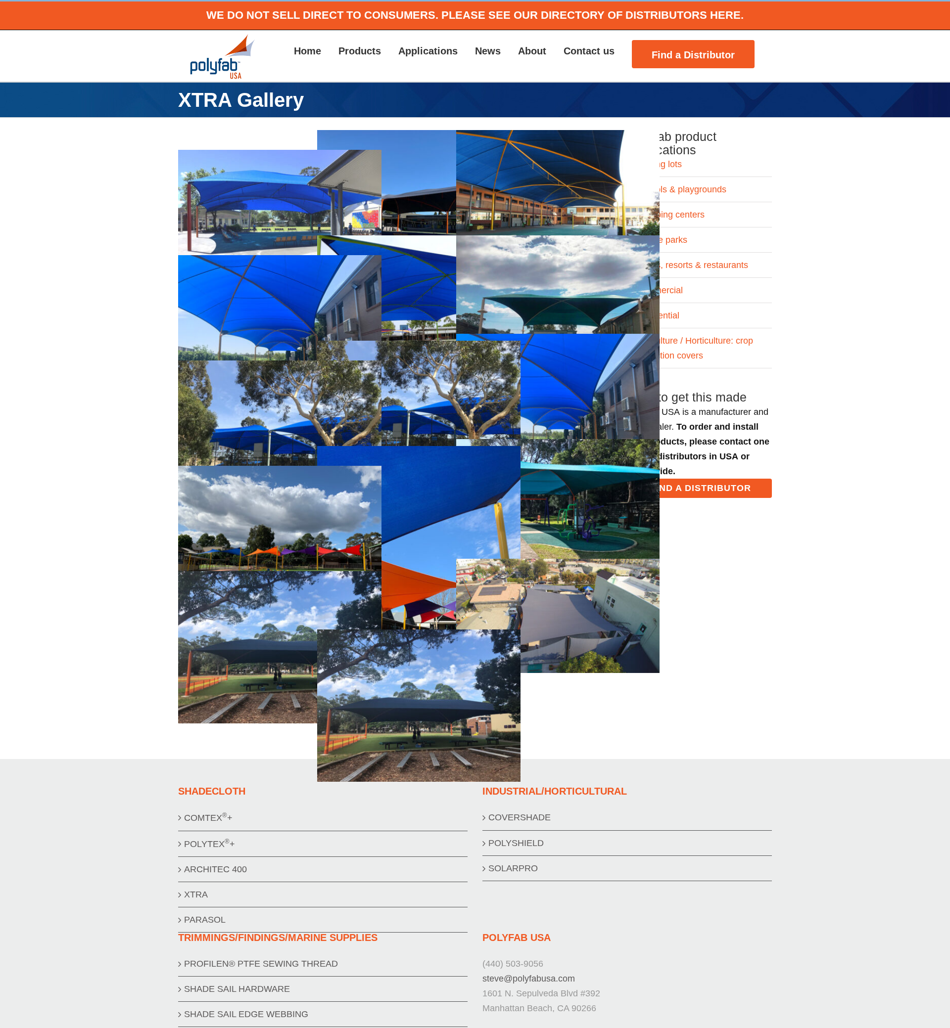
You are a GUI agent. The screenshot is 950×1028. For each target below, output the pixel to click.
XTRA (196, 894)
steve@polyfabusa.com (528, 978)
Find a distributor (700, 488)
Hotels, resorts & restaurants (691, 265)
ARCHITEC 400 (215, 869)
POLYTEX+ (209, 843)
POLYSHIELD (516, 843)
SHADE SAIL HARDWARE (237, 989)
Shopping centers (670, 215)
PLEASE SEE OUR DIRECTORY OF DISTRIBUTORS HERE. (592, 15)
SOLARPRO (513, 868)
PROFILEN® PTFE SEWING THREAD (261, 964)
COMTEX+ (208, 817)
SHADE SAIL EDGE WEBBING (246, 1014)
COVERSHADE (519, 817)
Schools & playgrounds (680, 189)
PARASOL (205, 920)
